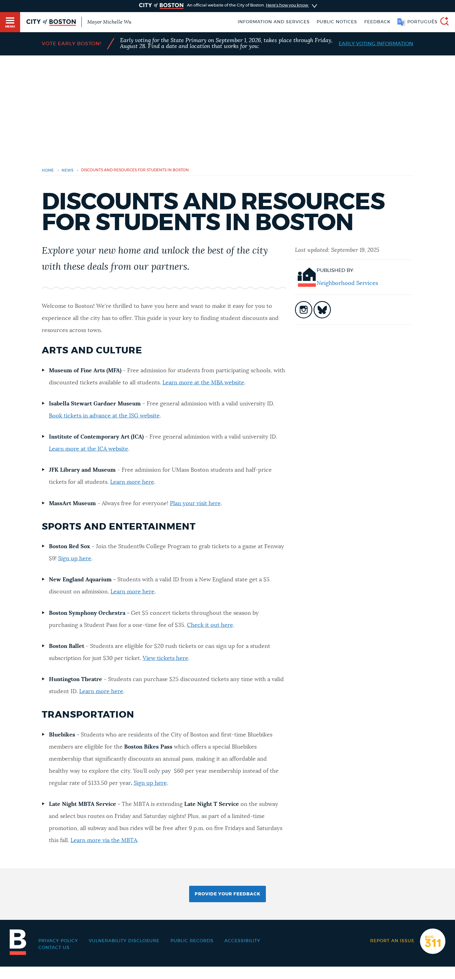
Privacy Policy (58, 941)
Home (48, 170)
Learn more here (132, 482)
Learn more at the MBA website (203, 383)
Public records (192, 941)
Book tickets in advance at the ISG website (104, 416)
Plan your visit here (195, 503)
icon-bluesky (322, 309)
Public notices (337, 22)
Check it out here (210, 625)
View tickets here (165, 658)
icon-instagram (303, 309)
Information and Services (274, 22)
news (67, 170)
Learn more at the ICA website (88, 449)
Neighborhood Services (347, 283)
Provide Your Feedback (227, 894)
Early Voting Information (376, 43)
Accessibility (242, 941)
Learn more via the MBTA (104, 840)
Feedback (377, 22)
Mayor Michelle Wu (109, 22)
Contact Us (54, 948)
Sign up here (74, 559)
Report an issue (392, 941)
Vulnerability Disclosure (124, 941)
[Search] (442, 22)
